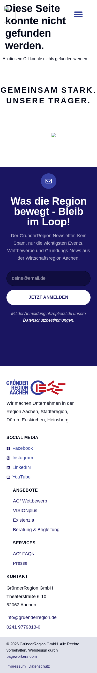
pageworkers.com (21, 656)
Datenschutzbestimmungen (48, 320)
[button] (78, 14)
